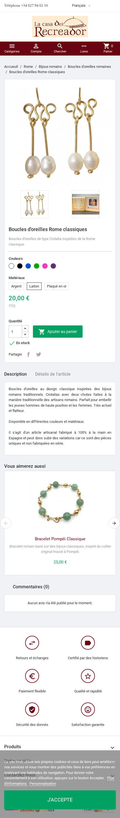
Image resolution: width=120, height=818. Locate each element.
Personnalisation (43, 783)
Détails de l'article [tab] (53, 374)
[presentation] (5, 523)
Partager (28, 354)
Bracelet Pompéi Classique (60, 538)
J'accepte (60, 800)
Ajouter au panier (58, 331)
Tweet (38, 354)
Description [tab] (15, 374)
